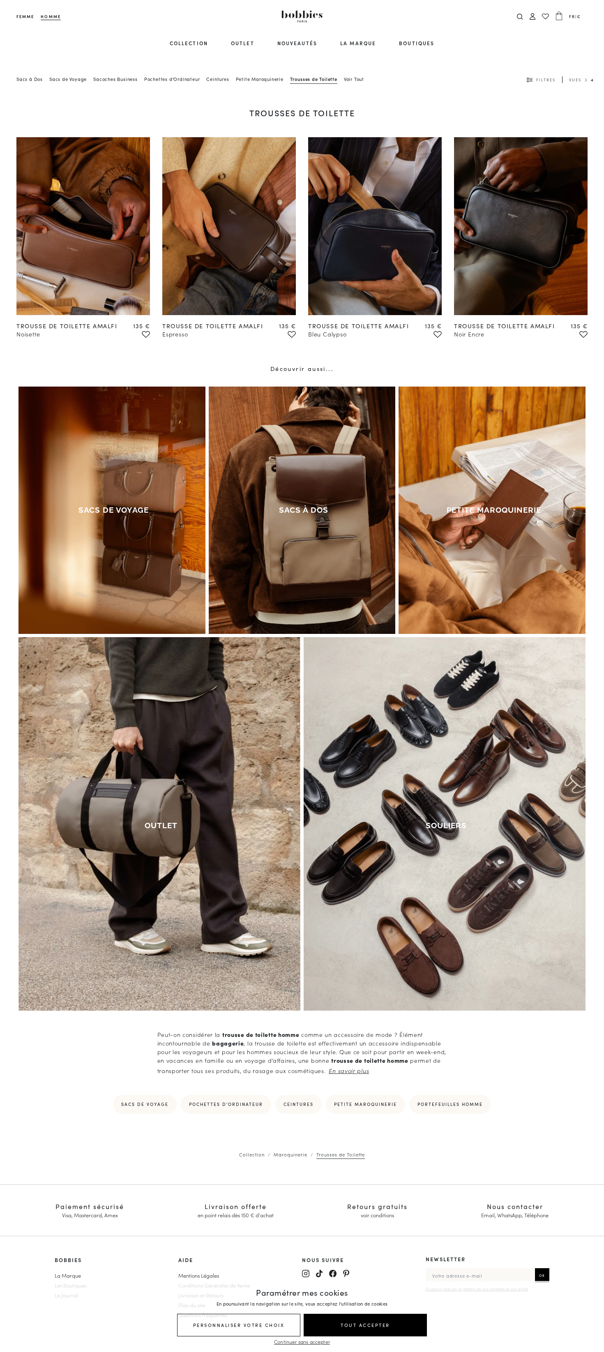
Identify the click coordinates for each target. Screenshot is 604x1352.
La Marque (68, 1275)
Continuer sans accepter (302, 1341)
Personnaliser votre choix (239, 1325)
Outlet (242, 42)
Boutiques (416, 42)
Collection (189, 42)
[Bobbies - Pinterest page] (346, 1273)
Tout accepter (365, 1325)
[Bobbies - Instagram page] (305, 1273)
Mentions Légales (198, 1275)
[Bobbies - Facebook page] (333, 1273)
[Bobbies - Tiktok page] (319, 1273)
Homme (50, 16)
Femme (25, 16)
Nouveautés (297, 42)
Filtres (546, 80)
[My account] (532, 17)
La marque (358, 42)
